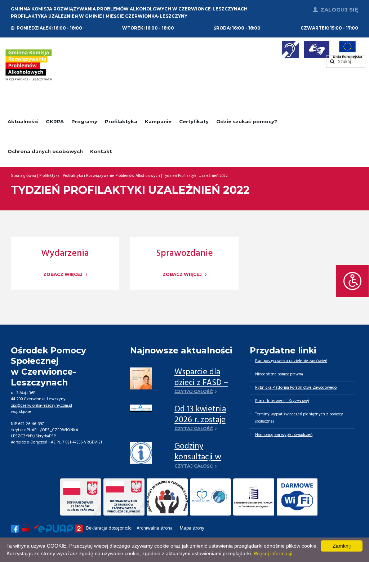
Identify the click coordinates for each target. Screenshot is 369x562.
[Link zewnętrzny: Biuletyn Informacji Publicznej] (26, 529)
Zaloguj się (339, 9)
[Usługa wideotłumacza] (316, 49)
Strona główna (23, 176)
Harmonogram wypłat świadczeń (283, 435)
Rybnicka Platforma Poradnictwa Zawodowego (296, 387)
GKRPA (55, 121)
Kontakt (101, 151)
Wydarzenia (65, 253)
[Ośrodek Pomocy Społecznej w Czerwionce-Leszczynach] (167, 497)
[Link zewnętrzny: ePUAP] (58, 529)
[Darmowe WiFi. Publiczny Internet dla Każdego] (296, 497)
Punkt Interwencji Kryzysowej (282, 401)
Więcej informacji (273, 553)
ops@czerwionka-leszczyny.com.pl (41, 405)
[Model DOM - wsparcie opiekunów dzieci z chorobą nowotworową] (210, 497)
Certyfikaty (194, 121)
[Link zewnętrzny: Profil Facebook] (15, 529)
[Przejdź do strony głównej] (28, 65)
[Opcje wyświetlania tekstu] (352, 281)
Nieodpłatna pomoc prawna (279, 374)
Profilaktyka (121, 121)
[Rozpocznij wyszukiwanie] (345, 62)
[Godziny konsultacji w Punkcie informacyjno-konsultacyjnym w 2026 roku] (141, 453)
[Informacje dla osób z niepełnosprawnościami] (290, 49)
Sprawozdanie (184, 253)
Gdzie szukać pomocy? (246, 121)
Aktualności (23, 121)
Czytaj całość (193, 391)
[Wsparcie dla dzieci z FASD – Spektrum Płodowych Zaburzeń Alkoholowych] (141, 378)
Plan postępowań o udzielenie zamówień (291, 361)
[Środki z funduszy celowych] (124, 497)
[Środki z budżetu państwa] (80, 497)
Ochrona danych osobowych (45, 151)
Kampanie (158, 121)
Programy (84, 121)
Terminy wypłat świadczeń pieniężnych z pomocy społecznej (299, 418)
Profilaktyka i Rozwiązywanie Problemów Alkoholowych (111, 176)
